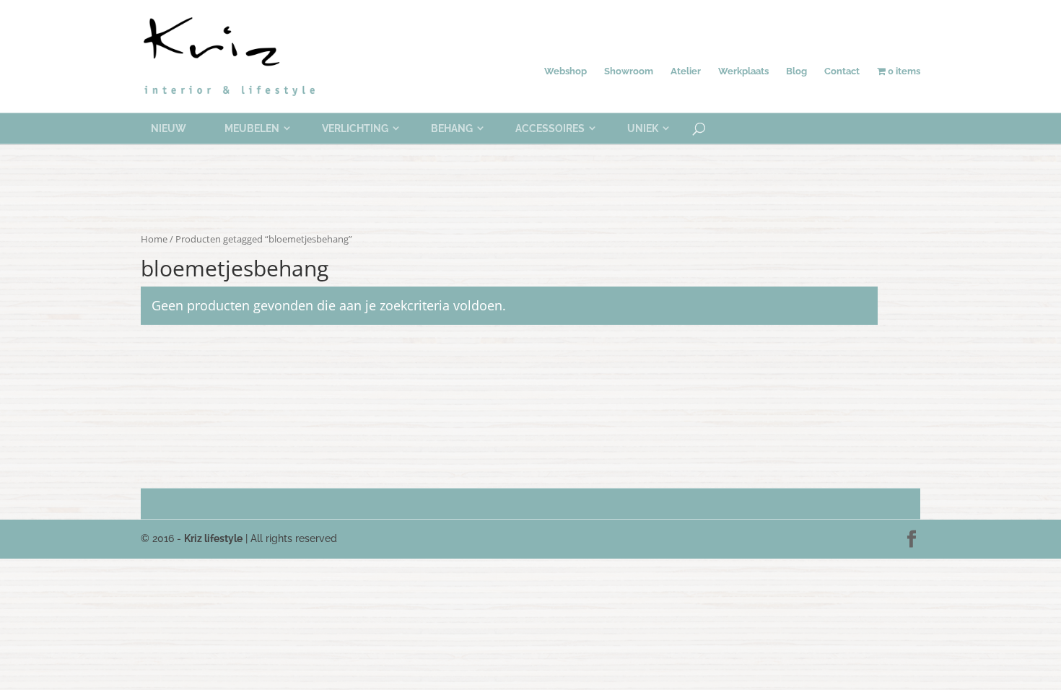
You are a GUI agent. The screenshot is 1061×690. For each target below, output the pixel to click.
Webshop (565, 71)
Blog (796, 71)
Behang (452, 128)
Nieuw (168, 128)
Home (154, 238)
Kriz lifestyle (213, 538)
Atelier (686, 71)
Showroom (628, 71)
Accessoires (550, 128)
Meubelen (251, 128)
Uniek (642, 128)
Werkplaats (743, 71)
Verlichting (355, 128)
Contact (842, 71)
